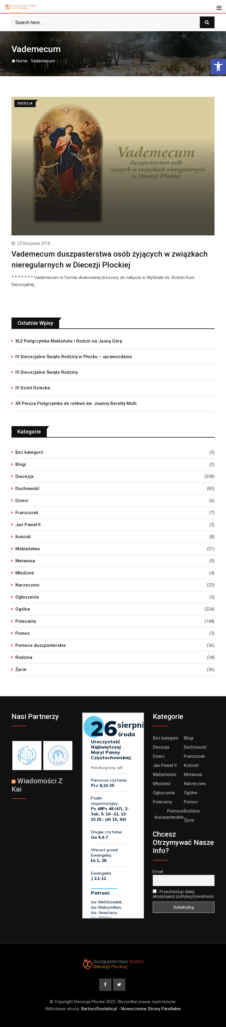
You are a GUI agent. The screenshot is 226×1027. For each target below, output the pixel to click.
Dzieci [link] (21, 500)
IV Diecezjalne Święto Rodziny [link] (46, 372)
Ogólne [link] (22, 609)
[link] (218, 66)
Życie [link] (20, 669)
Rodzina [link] (23, 657)
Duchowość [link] (27, 488)
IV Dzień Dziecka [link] (32, 387)
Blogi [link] (20, 464)
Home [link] (21, 61)
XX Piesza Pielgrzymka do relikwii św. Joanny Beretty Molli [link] (76, 403)
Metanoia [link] (25, 561)
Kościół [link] (23, 536)
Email (158, 871)
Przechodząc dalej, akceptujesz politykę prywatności (183, 894)
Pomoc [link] (22, 633)
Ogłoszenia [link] (27, 597)
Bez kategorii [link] (29, 452)
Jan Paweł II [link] (28, 524)
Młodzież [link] (24, 573)
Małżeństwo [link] (27, 548)
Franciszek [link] (26, 512)
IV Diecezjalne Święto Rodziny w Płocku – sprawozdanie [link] (73, 356)
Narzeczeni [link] (27, 585)
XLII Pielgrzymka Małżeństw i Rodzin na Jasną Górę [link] (68, 341)
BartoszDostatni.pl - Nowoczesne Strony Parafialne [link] (131, 1008)
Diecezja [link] (24, 476)
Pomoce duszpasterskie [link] (40, 645)
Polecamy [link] (25, 621)
